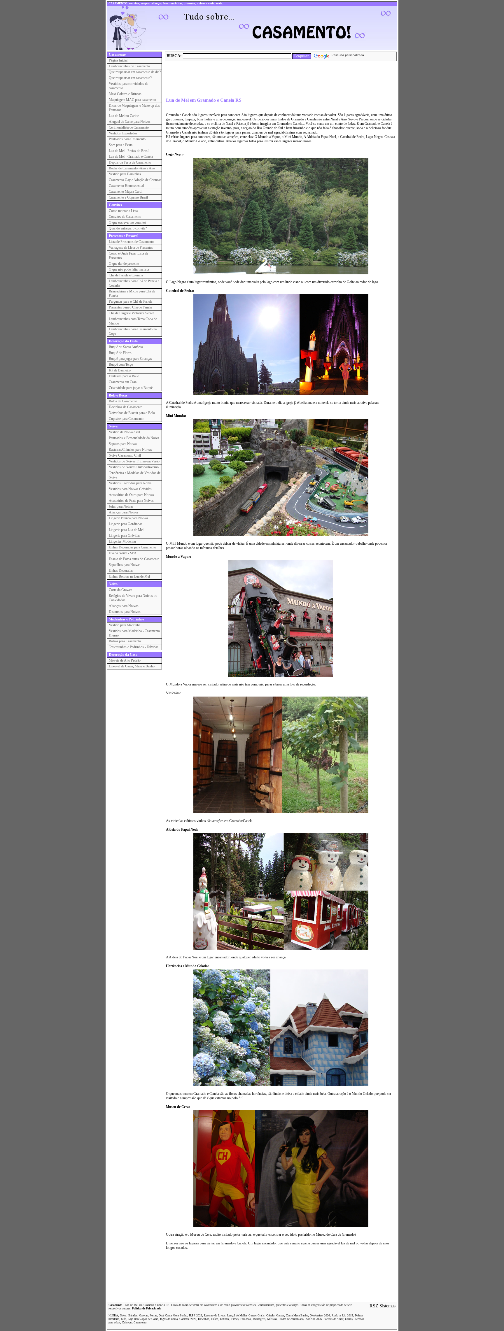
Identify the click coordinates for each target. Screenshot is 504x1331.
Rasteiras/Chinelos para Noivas (130, 450)
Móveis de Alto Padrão (125, 660)
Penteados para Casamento (127, 139)
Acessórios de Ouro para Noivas (131, 495)
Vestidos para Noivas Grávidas (130, 489)
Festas (153, 1315)
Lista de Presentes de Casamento (131, 242)
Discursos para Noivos (125, 612)
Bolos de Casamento (123, 401)
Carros (349, 1319)
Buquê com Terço (121, 364)
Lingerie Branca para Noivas (128, 518)
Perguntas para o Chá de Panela (130, 301)
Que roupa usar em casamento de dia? (135, 72)
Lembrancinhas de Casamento (129, 66)
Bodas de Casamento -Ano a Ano (132, 168)
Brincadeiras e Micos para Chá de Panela (132, 293)
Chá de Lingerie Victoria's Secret (131, 313)
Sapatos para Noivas (123, 444)
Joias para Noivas (121, 506)
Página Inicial (118, 60)
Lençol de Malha (237, 1315)
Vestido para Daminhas (125, 174)
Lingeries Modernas (122, 541)
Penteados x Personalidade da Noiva (134, 438)
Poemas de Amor (333, 1319)
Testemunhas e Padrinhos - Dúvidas (133, 647)
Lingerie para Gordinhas (125, 524)
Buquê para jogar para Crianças (130, 359)
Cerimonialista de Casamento (129, 127)
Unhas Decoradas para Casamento (132, 547)
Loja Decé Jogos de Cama (143, 1319)
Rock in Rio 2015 (342, 1315)
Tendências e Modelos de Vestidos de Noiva (134, 475)
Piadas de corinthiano (291, 1319)
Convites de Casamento (125, 217)
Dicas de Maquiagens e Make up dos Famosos (134, 108)
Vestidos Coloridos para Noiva (130, 483)
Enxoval (225, 1319)
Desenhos (203, 1319)
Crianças (127, 1322)
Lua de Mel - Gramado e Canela (131, 157)
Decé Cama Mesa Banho (173, 1315)
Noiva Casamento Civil (125, 455)
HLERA (113, 1315)
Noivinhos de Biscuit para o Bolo (132, 413)
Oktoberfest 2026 (320, 1315)
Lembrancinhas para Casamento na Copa (133, 331)
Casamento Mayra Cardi (125, 192)
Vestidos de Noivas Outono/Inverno (134, 467)
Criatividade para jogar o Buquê (131, 388)
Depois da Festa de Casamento (130, 162)
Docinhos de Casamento (125, 407)
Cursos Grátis (257, 1315)
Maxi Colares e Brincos (125, 94)
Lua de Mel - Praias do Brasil (129, 151)
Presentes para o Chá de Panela (130, 307)
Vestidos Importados (123, 133)
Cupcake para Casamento (126, 419)
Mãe (123, 1319)
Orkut (123, 1315)
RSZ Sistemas (383, 1305)
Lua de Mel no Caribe (124, 116)
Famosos (245, 1319)
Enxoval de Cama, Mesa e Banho (132, 666)
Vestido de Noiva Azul (124, 432)
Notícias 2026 (313, 1319)
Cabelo (270, 1315)
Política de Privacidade (146, 1308)
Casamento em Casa (122, 382)
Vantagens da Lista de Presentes (131, 247)
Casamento (115, 1305)
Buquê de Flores (120, 353)
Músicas (272, 1319)
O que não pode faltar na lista (129, 269)
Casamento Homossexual (126, 186)
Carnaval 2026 (187, 1319)
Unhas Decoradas (121, 571)
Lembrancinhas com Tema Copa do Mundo (133, 321)
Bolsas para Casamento (125, 641)
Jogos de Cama (169, 1319)
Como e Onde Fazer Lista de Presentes (128, 255)
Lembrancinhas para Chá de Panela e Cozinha (134, 283)
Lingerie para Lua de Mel (126, 530)
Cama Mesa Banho (297, 1315)
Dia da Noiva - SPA (122, 553)
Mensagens (259, 1319)
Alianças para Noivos (124, 512)
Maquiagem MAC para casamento (132, 100)
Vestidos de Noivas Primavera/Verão (134, 461)
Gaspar (280, 1315)
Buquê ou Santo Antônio (126, 347)
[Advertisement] (271, 79)
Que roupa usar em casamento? (130, 78)
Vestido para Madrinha (124, 625)
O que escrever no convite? (127, 222)
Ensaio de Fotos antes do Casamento (134, 559)
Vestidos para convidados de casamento (128, 86)
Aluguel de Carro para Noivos (129, 122)
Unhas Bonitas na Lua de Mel (129, 576)
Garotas (143, 1315)
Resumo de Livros (214, 1315)
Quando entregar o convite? (128, 228)
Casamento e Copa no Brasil (128, 197)
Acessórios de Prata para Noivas (131, 501)
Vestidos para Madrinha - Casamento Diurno (134, 633)
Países (214, 1319)
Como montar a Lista (123, 211)
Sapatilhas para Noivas (124, 565)
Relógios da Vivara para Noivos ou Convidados (133, 598)
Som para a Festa (120, 145)
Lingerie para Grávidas (124, 536)
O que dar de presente (124, 264)
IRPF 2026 (195, 1315)
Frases (235, 1319)
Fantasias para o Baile (124, 376)
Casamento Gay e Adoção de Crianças (135, 180)
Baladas (132, 1315)
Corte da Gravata (120, 590)
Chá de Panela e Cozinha (126, 275)
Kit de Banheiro (120, 370)
